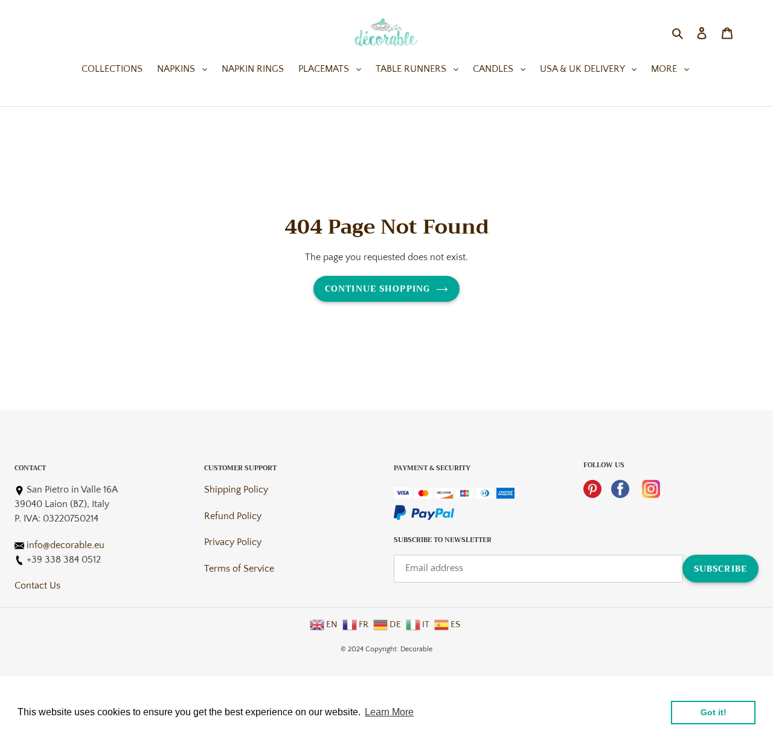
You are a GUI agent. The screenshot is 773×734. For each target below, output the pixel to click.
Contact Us (37, 585)
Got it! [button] (713, 712)
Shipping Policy (236, 489)
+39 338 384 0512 (64, 559)
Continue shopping (377, 288)
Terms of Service (239, 568)
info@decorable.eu (65, 545)
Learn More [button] (389, 712)
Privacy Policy (232, 542)
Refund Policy (232, 516)
